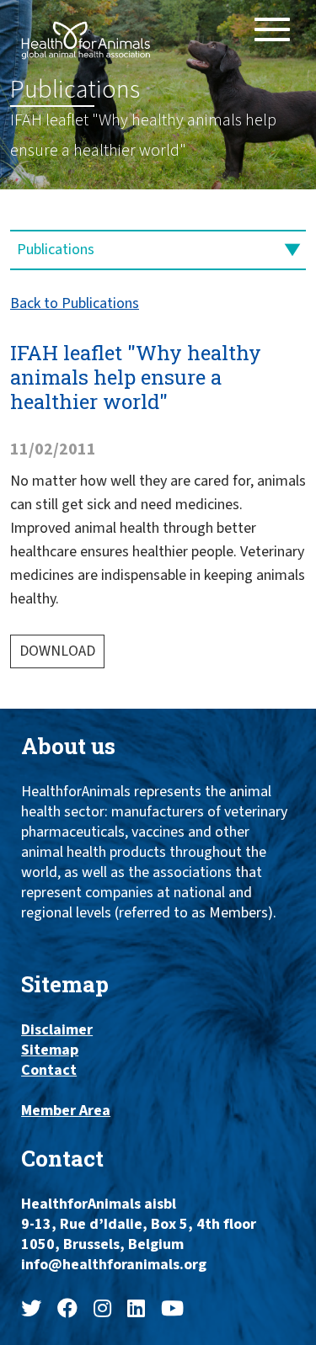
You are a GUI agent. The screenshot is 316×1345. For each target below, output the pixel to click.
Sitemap (49, 1050)
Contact (49, 1071)
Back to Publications (74, 303)
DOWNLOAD (57, 651)
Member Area (65, 1111)
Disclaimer (57, 1030)
